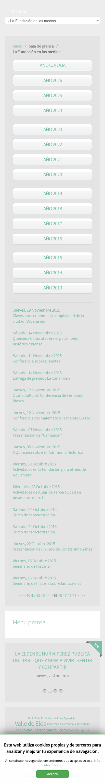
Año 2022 (52, 144)
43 (43, 595)
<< (21, 595)
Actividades (83, 724)
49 (74, 595)
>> (83, 595)
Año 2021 (52, 159)
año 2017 (52, 224)
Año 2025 (52, 95)
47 (65, 595)
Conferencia (54, 724)
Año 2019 (52, 193)
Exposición (70, 718)
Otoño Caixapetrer (78, 730)
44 (48, 595)
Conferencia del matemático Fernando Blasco (51, 418)
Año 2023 (52, 129)
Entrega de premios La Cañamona (41, 378)
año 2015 (52, 258)
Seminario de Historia (31, 566)
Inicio (17, 46)
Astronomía (69, 724)
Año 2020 (52, 175)
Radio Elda (34, 718)
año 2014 (52, 273)
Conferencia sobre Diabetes (36, 361)
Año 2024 (52, 110)
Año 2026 (52, 80)
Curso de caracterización (34, 515)
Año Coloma (52, 65)
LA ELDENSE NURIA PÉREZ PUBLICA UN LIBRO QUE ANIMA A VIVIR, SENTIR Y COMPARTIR (52, 660)
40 (28, 595)
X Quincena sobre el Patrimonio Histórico (48, 452)
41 (33, 595)
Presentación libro (52, 718)
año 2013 (52, 288)
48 (70, 595)
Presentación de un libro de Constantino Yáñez (52, 549)
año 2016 (52, 239)
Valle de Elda (30, 724)
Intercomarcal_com (50, 730)
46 (60, 595)
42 (38, 595)
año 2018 (52, 209)
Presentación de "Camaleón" (37, 435)
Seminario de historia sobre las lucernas (47, 583)
